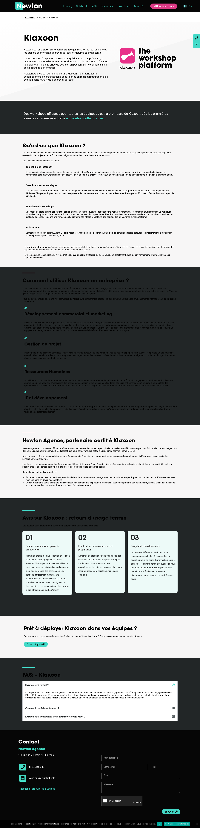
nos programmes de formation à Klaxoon (54, 636)
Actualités (139, 6)
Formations (107, 6)
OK (160, 824)
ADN (94, 6)
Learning (67, 6)
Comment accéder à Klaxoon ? (42, 708)
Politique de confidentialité (177, 824)
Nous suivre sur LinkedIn (41, 778)
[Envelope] (196, 44)
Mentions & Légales (37, 788)
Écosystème (123, 6)
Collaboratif (82, 6)
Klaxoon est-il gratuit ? (37, 685)
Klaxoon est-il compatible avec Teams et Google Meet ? (55, 717)
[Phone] (196, 38)
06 (30, 766)
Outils (42, 17)
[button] (100, 685)
